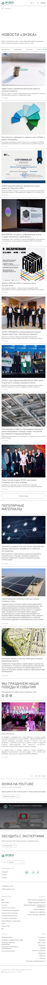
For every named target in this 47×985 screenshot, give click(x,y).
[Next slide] (43, 776)
